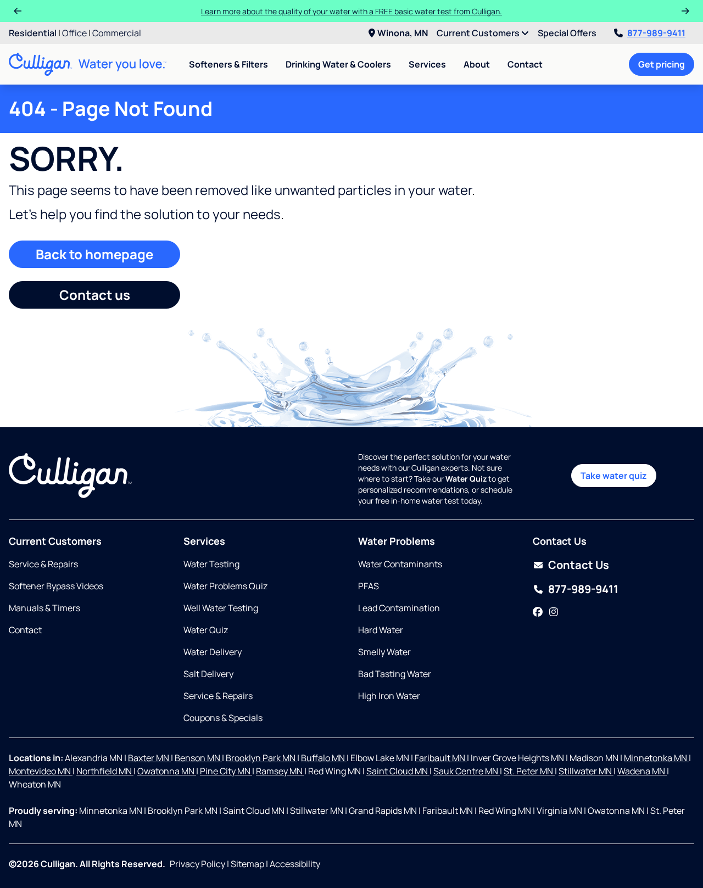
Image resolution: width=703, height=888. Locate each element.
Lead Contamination (399, 608)
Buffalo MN (324, 758)
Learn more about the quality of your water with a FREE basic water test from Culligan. (351, 11)
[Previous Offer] (17, 11)
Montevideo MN (40, 771)
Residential (33, 33)
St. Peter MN (529, 771)
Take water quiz (614, 476)
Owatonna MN (166, 771)
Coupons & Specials (223, 718)
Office (74, 33)
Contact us (94, 295)
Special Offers (567, 33)
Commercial (116, 33)
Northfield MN (104, 771)
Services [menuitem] (427, 64)
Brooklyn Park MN (261, 758)
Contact (525, 64)
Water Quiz (205, 630)
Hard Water (380, 630)
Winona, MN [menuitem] (402, 33)
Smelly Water (384, 652)
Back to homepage (94, 254)
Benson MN (198, 758)
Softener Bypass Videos (56, 586)
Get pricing (661, 64)
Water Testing (211, 564)
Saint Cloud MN (397, 771)
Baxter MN (149, 758)
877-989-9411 (656, 33)
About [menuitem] (477, 64)
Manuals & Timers (44, 608)
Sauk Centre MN (466, 771)
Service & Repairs (43, 564)
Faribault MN (441, 758)
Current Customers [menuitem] (479, 33)
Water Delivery (212, 652)
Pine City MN (226, 771)
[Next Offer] (685, 11)
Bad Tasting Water (394, 674)
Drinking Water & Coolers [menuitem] (338, 64)
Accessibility (295, 864)
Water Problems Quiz (225, 586)
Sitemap (247, 864)
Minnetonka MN (656, 758)
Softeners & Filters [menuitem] (228, 64)
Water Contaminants (400, 564)
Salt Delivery (208, 674)
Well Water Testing (220, 608)
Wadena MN (642, 771)
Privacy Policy (197, 864)
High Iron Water (389, 696)
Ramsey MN (280, 771)
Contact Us (578, 564)
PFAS (368, 586)
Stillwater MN (586, 771)
